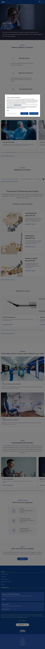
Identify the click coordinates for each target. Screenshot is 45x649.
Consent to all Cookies (34, 113)
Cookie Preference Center (11, 113)
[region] (22, 105)
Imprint (8, 110)
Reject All (24, 113)
